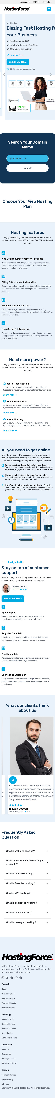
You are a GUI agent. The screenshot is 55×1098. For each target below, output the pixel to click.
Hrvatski (46, 2)
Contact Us (6, 1054)
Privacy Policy (7, 1079)
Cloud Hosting (7, 1033)
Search (27, 168)
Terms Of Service (9, 1075)
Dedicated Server (9, 1029)
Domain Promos (8, 1008)
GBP (35, 2)
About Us (5, 1049)
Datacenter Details (9, 1063)
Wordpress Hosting (9, 1038)
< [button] (4, 74)
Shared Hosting (8, 1019)
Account (24, 2)
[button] (25, 811)
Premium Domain (9, 1003)
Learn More (8, 395)
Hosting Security (8, 1059)
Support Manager (20, 589)
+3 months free (10, 55)
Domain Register (8, 994)
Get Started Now (13, 62)
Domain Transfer (8, 998)
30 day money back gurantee (17, 69)
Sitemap (5, 1084)
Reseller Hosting (8, 1024)
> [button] (51, 74)
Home (4, 989)
